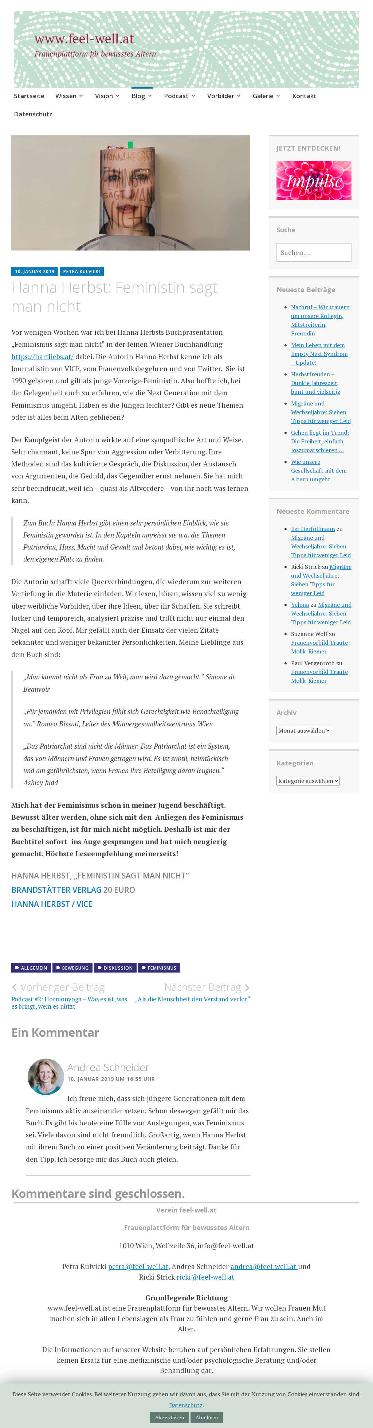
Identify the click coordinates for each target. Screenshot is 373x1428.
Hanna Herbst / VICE (52, 904)
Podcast (176, 96)
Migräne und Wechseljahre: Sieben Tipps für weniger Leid (321, 412)
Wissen (65, 96)
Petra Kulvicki (81, 271)
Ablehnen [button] (207, 1417)
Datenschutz (33, 114)
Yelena (300, 605)
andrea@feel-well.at (264, 1266)
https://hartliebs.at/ (42, 356)
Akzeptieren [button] (169, 1417)
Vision (104, 96)
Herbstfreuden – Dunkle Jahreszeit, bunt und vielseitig (315, 383)
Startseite (29, 96)
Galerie (263, 96)
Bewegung (75, 968)
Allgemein (34, 968)
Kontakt (304, 96)
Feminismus (162, 968)
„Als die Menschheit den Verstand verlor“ (192, 992)
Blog (138, 96)
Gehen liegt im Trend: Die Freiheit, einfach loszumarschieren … (320, 441)
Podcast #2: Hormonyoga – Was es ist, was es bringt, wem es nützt (69, 995)
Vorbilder (220, 96)
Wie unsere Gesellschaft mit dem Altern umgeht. (319, 470)
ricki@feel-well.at (205, 1276)
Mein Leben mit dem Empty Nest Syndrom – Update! (319, 353)
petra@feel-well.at (138, 1266)
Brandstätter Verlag (56, 890)
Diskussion (118, 968)
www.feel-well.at (84, 38)
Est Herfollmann (313, 529)
